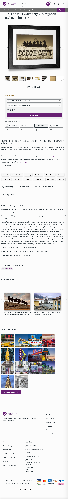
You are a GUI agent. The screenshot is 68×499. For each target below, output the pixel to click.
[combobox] (33, 3)
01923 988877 (31, 446)
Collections (7, 10)
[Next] (62, 47)
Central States (16, 175)
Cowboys (38, 175)
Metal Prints (7, 461)
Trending (27, 10)
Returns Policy (7, 450)
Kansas (60, 175)
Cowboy (28, 175)
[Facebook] (20, 490)
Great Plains (50, 175)
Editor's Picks (17, 10)
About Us (49, 414)
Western (61, 179)
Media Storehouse (25, 483)
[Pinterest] (25, 490)
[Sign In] (63, 4)
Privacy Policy (7, 446)
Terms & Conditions (9, 457)
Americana (9, 268)
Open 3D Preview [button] (36, 87)
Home (3, 268)
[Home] (11, 4)
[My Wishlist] (54, 4)
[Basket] (59, 4)
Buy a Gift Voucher (52, 434)
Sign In (61, 10)
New (33, 10)
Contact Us (28, 442)
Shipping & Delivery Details (57, 156)
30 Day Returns (24, 162)
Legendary (6, 179)
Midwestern (38, 179)
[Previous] (6, 47)
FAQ (4, 442)
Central (5, 175)
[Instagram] (29, 490)
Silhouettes (50, 179)
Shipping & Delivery (9, 453)
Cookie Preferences (9, 465)
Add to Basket (34, 115)
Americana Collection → (11, 392)
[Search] (48, 4)
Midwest (27, 179)
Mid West (17, 179)
